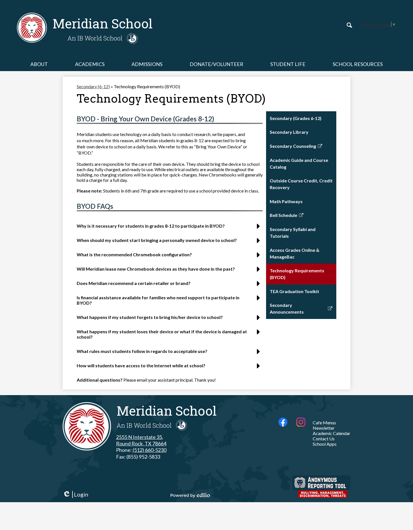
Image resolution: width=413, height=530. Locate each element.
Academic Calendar (331, 433)
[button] (39, 64)
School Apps (325, 444)
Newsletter (324, 428)
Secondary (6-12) (93, 86)
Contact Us (324, 438)
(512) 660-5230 (149, 450)
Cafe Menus (324, 422)
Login (75, 494)
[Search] (349, 25)
